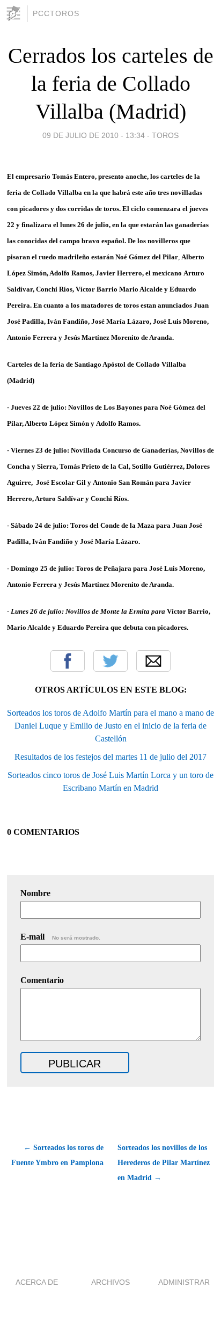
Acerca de (37, 1282)
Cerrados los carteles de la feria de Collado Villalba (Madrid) (110, 83)
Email (153, 661)
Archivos (110, 1282)
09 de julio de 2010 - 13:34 (93, 135)
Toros (165, 135)
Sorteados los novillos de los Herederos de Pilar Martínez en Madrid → (163, 1163)
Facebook (67, 661)
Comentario (42, 980)
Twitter (110, 661)
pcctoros (56, 13)
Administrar (184, 1282)
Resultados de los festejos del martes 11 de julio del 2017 (110, 756)
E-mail (60, 936)
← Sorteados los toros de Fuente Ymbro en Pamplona (57, 1155)
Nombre (35, 893)
